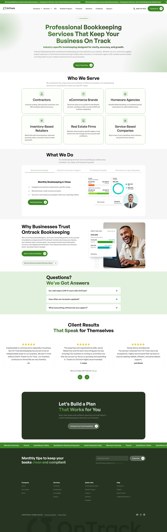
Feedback (99, 9)
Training (55, 496)
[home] (9, 8)
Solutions (89, 9)
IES (55, 9)
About (23, 486)
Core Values (25, 489)
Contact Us (120, 486)
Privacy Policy (62, 515)
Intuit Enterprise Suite (91, 486)
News (23, 493)
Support (109, 9)
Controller (56, 486)
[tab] (39, 170)
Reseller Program (66, 9)
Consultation (57, 493)
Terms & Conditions (50, 515)
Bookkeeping (57, 489)
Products (79, 9)
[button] (38, 9)
